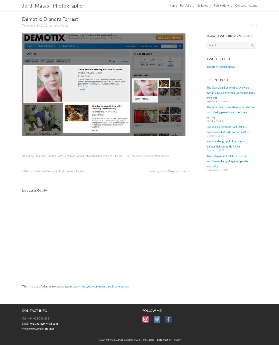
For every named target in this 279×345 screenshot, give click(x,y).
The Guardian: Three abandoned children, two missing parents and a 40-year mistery (231, 112)
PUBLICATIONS (119, 156)
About (253, 5)
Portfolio (185, 5)
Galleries (202, 5)
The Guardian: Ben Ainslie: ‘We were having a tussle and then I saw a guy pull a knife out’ (231, 92)
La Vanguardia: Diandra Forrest (168, 171)
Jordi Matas (61, 25)
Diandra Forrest (56, 156)
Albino (30, 156)
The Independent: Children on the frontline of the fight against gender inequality (227, 161)
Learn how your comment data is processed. (101, 286)
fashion (71, 156)
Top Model (136, 156)
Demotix (40, 156)
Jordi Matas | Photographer (156, 339)
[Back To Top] (269, 335)
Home (173, 5)
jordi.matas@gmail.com (44, 323)
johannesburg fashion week (93, 156)
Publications (222, 5)
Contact (240, 5)
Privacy (177, 339)
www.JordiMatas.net (41, 328)
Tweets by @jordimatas (220, 66)
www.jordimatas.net (157, 156)
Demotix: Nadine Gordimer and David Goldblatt (54, 171)
